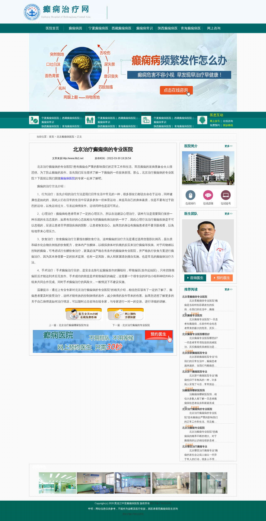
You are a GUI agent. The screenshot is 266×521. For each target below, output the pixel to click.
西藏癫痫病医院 (71, 118)
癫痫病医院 (67, 178)
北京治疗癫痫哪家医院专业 (74, 325)
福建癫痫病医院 (50, 130)
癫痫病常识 (144, 28)
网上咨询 (213, 28)
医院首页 (52, 28)
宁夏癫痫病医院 (50, 118)
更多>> (229, 146)
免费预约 (215, 125)
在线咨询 (228, 121)
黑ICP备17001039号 (160, 503)
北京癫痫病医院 (65, 136)
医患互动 (216, 115)
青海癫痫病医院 (71, 126)
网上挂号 (215, 121)
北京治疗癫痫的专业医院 (136, 325)
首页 (51, 136)
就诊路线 (228, 125)
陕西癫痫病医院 (50, 126)
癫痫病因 (75, 28)
